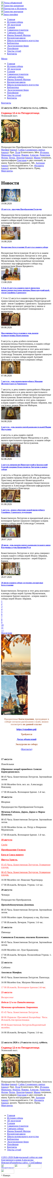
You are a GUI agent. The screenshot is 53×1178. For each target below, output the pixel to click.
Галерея (11, 27)
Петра (12, 157)
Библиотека (13, 43)
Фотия (4, 157)
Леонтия (20, 157)
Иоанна (16, 155)
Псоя (17, 152)
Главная (11, 19)
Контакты (12, 53)
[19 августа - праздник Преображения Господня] (10, 201)
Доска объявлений (13, 2)
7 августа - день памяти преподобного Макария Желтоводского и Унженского (22, 382)
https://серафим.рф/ (26, 729)
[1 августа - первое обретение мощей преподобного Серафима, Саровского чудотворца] (10, 501)
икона (13, 150)
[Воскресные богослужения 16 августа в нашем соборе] (10, 239)
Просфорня (12, 48)
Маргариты (7, 171)
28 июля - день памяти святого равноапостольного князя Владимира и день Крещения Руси (25, 546)
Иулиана (44, 152)
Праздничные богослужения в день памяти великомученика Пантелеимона (19, 334)
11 (2, 627)
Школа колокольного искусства (23, 40)
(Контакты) (26, 749)
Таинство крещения (14, 5)
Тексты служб (14, 51)
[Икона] (10, 142)
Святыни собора (15, 32)
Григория (21, 160)
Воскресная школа (16, 38)
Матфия (5, 150)
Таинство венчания (13, 11)
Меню (4, 58)
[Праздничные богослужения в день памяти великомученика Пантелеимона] (10, 325)
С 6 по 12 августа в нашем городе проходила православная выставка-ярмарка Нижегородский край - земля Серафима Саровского (25, 290)
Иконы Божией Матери (19, 35)
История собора (15, 22)
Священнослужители (17, 30)
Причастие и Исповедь (15, 8)
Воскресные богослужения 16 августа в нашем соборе (24, 247)
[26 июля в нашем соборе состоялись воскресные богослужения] (10, 574)
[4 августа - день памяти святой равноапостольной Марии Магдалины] (10, 418)
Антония (40, 163)
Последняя (6, 633)
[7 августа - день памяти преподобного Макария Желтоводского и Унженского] (10, 373)
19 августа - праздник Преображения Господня (21, 209)
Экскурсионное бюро (18, 46)
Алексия (34, 155)
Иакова (25, 155)
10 (2, 625)
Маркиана (6, 155)
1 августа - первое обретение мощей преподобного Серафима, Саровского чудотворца (23, 511)
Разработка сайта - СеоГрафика (26, 1162)
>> (2, 630)
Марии (37, 157)
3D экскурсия (14, 24)
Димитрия (44, 155)
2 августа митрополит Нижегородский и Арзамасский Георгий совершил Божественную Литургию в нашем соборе (24, 467)
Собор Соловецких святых (31, 150)
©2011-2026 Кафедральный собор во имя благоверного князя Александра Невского (21, 1160)
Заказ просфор (11, 14)
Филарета (39, 165)
